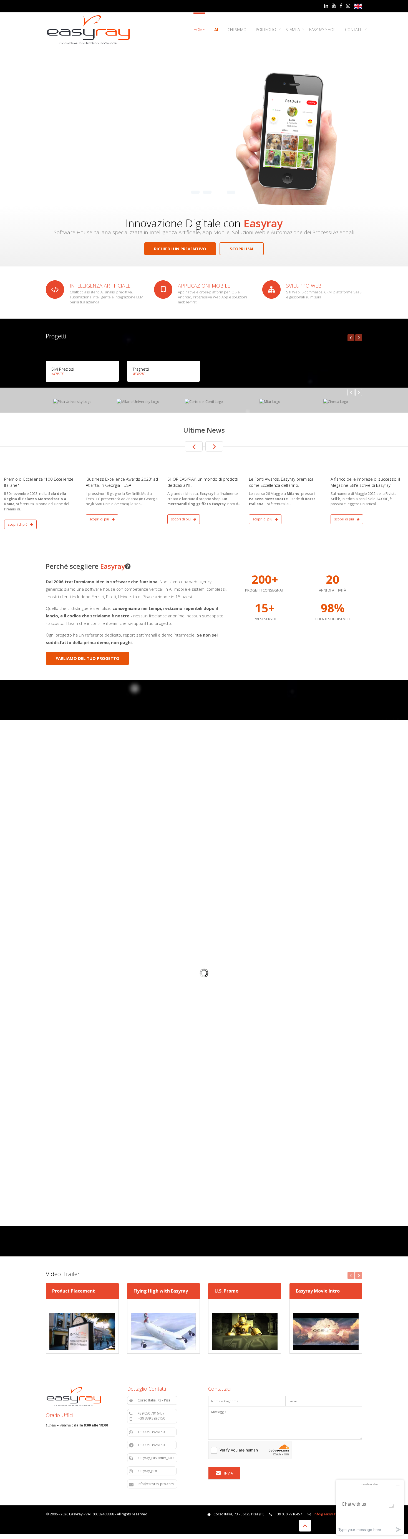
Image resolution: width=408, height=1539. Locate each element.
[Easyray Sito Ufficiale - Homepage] (88, 30)
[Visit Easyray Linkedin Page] (326, 6)
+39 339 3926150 (156, 1432)
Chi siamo (237, 29)
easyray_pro (156, 1470)
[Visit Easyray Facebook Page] (341, 6)
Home (199, 29)
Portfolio (266, 29)
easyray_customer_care (156, 1457)
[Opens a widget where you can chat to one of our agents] (370, 1507)
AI (216, 29)
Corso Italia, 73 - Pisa (156, 1400)
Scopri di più (18, 524)
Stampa (293, 29)
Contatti (353, 29)
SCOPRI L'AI (241, 248)
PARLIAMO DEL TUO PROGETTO (87, 658)
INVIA (228, 1473)
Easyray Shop (322, 29)
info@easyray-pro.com (156, 1483)
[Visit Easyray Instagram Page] (348, 6)
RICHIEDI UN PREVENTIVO (180, 248)
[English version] (358, 6)
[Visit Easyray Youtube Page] (334, 6)
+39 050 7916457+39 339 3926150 (156, 1416)
